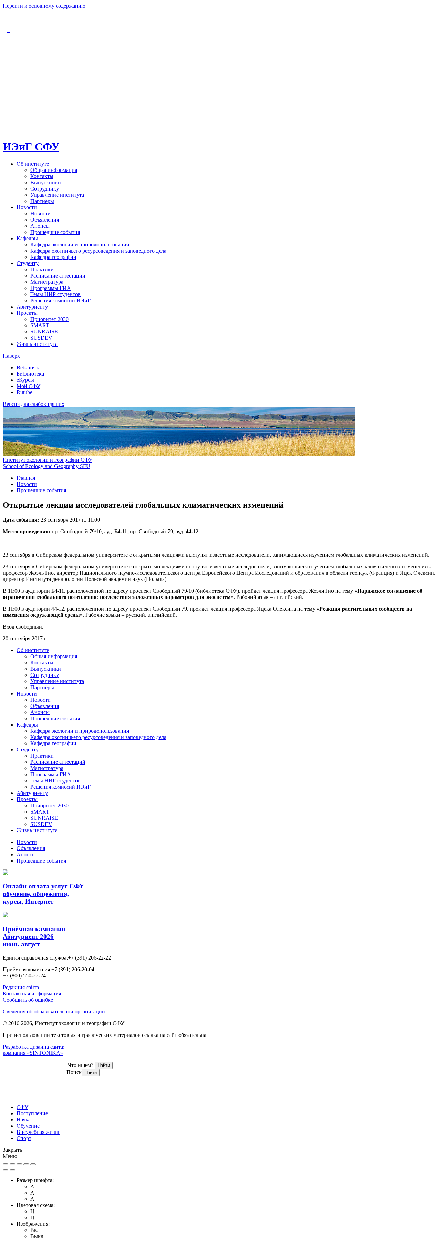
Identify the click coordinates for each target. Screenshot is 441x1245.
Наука (24, 1119)
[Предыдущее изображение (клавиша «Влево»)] (5, 1170)
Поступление (32, 1113)
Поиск (74, 1072)
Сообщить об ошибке (28, 1000)
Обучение (28, 1126)
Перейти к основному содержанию (44, 6)
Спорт (24, 1138)
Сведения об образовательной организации (54, 1011)
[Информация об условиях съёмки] (33, 1164)
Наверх (11, 356)
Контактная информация (32, 993)
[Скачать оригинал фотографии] (26, 1164)
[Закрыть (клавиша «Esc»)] (5, 1164)
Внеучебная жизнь (38, 1132)
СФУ (22, 1107)
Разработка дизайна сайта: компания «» (33, 1050)
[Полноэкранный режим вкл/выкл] (12, 1164)
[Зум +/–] (19, 1164)
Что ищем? (80, 1065)
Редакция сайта (21, 987)
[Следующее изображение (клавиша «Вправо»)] (12, 1170)
